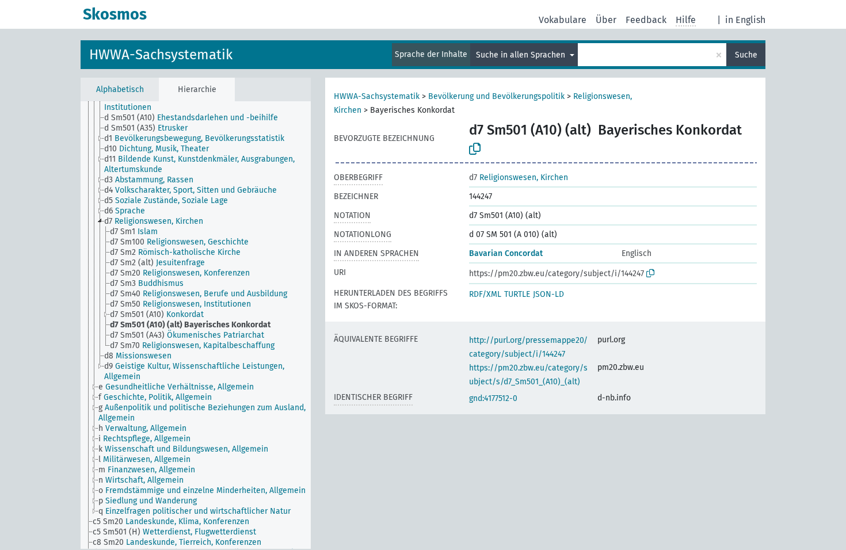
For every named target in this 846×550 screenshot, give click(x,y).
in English (745, 19)
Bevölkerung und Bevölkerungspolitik (496, 96)
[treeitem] (212, 102)
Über (606, 19)
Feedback (646, 19)
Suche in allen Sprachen (521, 55)
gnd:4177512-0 (493, 398)
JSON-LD (548, 294)
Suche (746, 55)
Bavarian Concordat (506, 253)
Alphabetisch (120, 89)
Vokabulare (562, 19)
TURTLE (517, 294)
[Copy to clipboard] (475, 149)
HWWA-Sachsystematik (161, 55)
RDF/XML (485, 294)
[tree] (196, 325)
